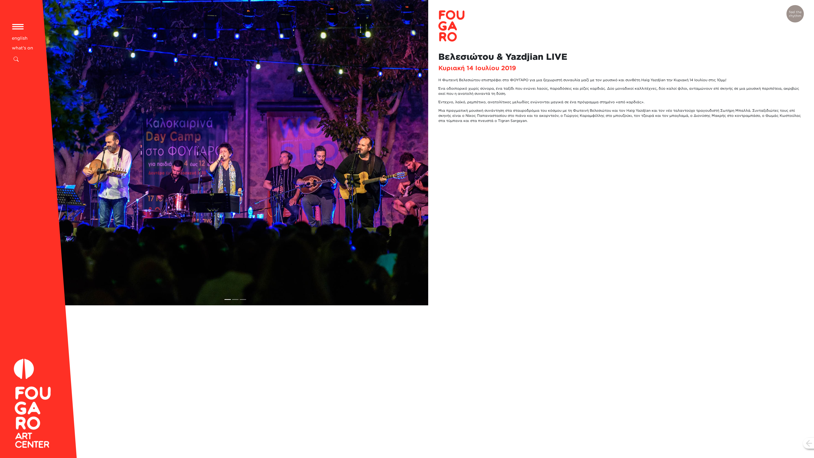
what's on (22, 47)
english (20, 38)
